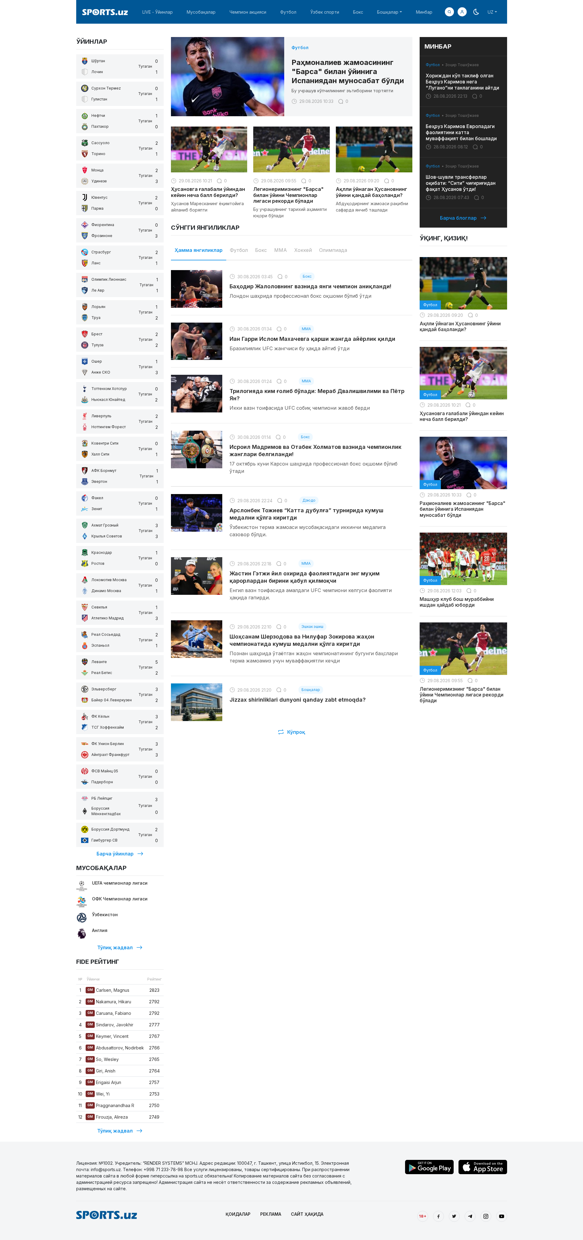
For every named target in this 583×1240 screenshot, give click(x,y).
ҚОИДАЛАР (238, 1214)
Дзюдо (308, 500)
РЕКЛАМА (270, 1214)
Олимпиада (333, 250)
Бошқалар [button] (387, 12)
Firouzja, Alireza (107, 1117)
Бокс (358, 12)
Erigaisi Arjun (104, 1082)
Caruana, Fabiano (109, 1013)
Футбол (288, 12)
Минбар (424, 12)
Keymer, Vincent (107, 1036)
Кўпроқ (296, 732)
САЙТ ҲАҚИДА (307, 1214)
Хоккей (303, 250)
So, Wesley (103, 1059)
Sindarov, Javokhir (110, 1024)
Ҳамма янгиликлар (199, 250)
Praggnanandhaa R (110, 1105)
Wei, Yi (98, 1093)
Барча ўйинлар (115, 854)
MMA (280, 250)
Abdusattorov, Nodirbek (115, 1047)
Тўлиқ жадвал (115, 947)
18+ (422, 1216)
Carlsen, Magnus (108, 990)
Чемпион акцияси (248, 12)
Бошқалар (311, 689)
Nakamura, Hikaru (109, 1001)
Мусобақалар (201, 12)
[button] (462, 11)
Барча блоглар (458, 218)
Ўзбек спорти (324, 12)
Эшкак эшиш (312, 626)
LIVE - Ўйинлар (157, 12)
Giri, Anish (101, 1070)
